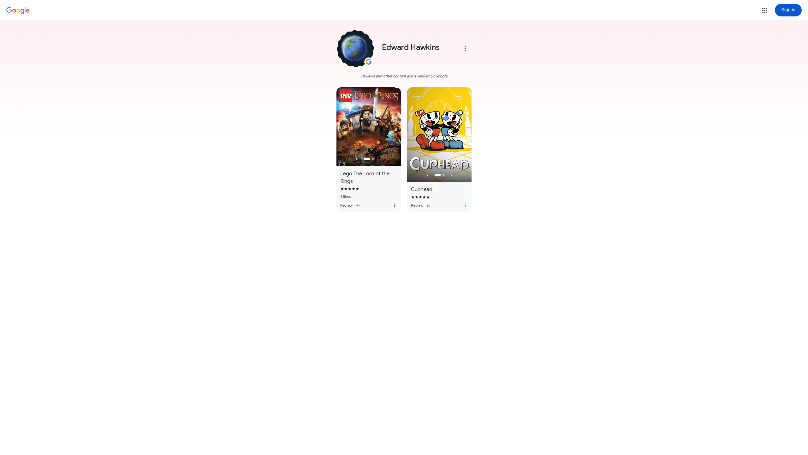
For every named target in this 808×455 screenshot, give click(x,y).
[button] (764, 10)
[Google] (18, 11)
